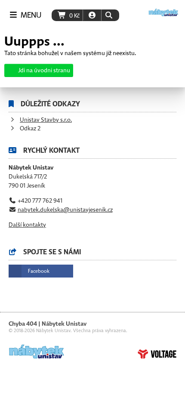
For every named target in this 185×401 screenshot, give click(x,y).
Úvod (163, 12)
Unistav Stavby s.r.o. (46, 120)
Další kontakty (27, 225)
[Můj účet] (92, 15)
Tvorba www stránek (157, 354)
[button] (108, 15)
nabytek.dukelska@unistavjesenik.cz (65, 210)
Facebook (38, 271)
